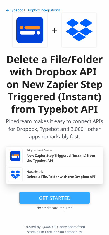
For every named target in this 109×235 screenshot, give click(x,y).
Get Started (54, 197)
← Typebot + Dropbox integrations (33, 10)
